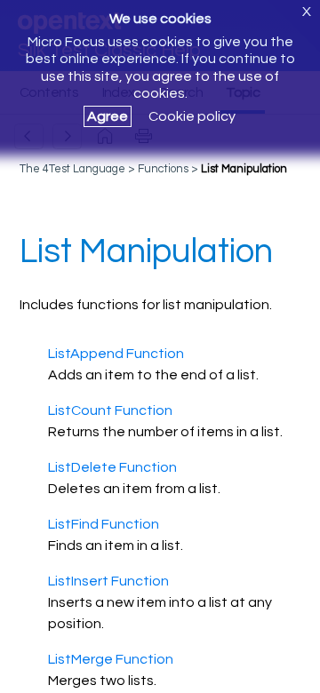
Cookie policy (192, 116)
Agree (107, 116)
